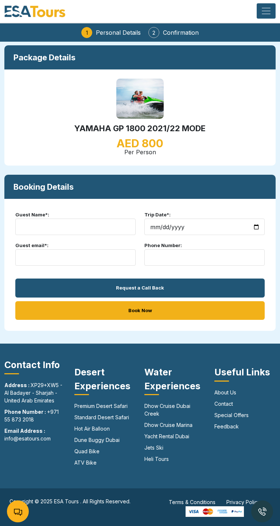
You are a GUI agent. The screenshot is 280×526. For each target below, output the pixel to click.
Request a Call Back (140, 288)
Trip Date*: (157, 214)
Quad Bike (87, 451)
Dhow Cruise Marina (168, 425)
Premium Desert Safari (101, 406)
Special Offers (231, 415)
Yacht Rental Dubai (166, 436)
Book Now (140, 310)
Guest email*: (31, 245)
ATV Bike (85, 462)
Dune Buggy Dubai (97, 440)
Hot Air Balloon (92, 428)
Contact (223, 404)
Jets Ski (153, 447)
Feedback (226, 426)
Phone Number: (163, 245)
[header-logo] (35, 10)
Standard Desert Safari (101, 417)
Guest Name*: (32, 214)
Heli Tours (156, 459)
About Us (225, 392)
